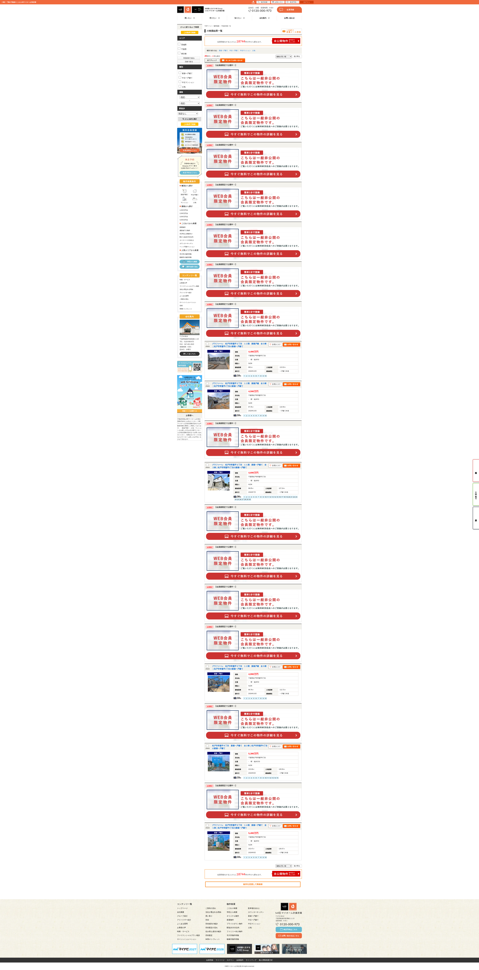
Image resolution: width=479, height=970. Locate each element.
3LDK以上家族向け (186, 234)
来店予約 (293, 2)
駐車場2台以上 (254, 908)
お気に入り (279, 2)
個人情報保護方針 (266, 960)
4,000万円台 (184, 220)
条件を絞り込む (192, 267)
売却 (181, 305)
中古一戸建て (234, 50)
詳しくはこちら (189, 354)
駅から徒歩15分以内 (186, 237)
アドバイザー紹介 (186, 293)
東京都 (183, 54)
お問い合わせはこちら (290, 936)
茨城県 (183, 45)
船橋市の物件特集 (186, 257)
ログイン (230, 960)
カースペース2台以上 (187, 240)
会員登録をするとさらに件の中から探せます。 (240, 41)
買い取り (208, 916)
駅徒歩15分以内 (233, 928)
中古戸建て (194, 195)
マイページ (220, 960)
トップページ (182, 908)
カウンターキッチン (186, 243)
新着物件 (183, 227)
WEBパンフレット (186, 309)
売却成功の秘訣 (211, 924)
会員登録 (290, 10)
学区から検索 (192, 262)
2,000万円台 (184, 213)
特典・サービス (185, 280)
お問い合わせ (289, 18)
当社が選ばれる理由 (186, 289)
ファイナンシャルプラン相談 (189, 286)
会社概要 (180, 912)
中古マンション (245, 50)
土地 (253, 50)
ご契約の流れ (184, 299)
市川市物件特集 (233, 935)
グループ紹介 (182, 916)
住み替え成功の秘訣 (213, 931)
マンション (184, 202)
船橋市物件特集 (233, 939)
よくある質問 (184, 296)
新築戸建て (184, 194)
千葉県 (183, 49)
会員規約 (239, 960)
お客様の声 (183, 283)
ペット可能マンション (187, 247)
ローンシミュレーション (188, 302)
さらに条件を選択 (191, 119)
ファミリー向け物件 (234, 931)
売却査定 (208, 935)
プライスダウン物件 (234, 924)
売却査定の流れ (211, 928)
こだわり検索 (232, 908)
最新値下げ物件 (185, 230)
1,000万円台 (184, 210)
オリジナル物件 (233, 916)
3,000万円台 (184, 217)
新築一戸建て (223, 50)
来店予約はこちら (290, 929)
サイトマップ (251, 960)
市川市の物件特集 (186, 254)
